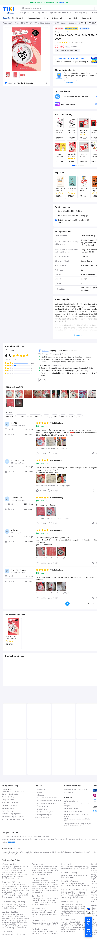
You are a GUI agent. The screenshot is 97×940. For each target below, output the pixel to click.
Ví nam (34, 931)
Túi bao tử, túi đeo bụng (50, 933)
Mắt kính (80, 875)
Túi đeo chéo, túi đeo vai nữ (41, 923)
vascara (4, 852)
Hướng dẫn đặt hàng (8, 800)
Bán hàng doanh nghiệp (43, 815)
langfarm (12, 854)
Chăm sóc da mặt (8, 914)
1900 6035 (11, 842)
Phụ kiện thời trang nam (74, 876)
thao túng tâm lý (81, 13)
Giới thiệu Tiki (40, 789)
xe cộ (34, 13)
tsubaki (32, 854)
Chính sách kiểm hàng (9, 805)
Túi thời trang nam (39, 929)
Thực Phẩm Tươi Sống (11, 882)
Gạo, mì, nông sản (13, 890)
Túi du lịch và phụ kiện (73, 867)
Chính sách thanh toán (71, 808)
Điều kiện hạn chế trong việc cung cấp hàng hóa (77, 805)
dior (9, 852)
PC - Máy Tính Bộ (71, 898)
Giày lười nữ (49, 902)
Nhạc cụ (77, 914)
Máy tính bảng (11, 908)
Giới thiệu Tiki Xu (41, 809)
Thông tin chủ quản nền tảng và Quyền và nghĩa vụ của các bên (77, 824)
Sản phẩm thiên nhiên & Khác (14, 921)
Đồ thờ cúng (69, 914)
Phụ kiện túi (53, 925)
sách (64, 13)
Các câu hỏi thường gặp (10, 794)
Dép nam (42, 913)
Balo (62, 867)
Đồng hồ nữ (73, 883)
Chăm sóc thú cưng (68, 922)
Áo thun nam (36, 881)
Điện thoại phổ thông (13, 906)
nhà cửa (57, 13)
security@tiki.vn (18, 819)
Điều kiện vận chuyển (42, 817)
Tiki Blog (38, 792)
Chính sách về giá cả (71, 801)
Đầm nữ (39, 867)
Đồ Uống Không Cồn (74, 929)
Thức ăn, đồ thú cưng (13, 896)
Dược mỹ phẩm (20, 928)
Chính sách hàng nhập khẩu (11, 814)
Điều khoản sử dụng (42, 806)
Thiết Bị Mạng (73, 896)
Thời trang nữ (37, 864)
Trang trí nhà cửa (67, 904)
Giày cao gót (36, 899)
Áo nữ (33, 867)
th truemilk (25, 852)
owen (38, 852)
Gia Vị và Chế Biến (71, 926)
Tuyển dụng (39, 795)
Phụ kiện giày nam (42, 914)
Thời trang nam (38, 878)
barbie (32, 852)
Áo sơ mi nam (45, 883)
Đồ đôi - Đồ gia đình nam (47, 886)
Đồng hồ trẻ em (83, 885)
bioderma (55, 852)
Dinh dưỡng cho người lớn (14, 874)
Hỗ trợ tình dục (19, 926)
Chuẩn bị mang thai (12, 878)
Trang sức (64, 883)
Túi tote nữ (44, 925)
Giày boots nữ (39, 902)
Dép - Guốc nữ (46, 899)
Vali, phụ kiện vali (82, 868)
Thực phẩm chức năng (13, 916)
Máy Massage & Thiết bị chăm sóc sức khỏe (15, 919)
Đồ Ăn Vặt (69, 928)
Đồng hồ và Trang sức (70, 881)
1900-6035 (11, 789)
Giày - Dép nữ (37, 896)
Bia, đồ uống (9, 892)
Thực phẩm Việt (19, 886)
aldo (77, 852)
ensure (43, 852)
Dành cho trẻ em (12, 894)
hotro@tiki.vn (19, 816)
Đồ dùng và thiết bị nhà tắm (75, 910)
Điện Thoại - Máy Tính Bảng (13, 902)
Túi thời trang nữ (38, 920)
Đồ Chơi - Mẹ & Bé (9, 864)
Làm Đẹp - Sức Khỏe (10, 912)
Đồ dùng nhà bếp (7, 934)
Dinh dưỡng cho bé (12, 872)
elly (61, 852)
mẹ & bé (41, 13)
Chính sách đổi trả (8, 808)
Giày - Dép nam (38, 908)
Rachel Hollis (66, 32)
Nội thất (71, 908)
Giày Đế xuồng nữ (45, 904)
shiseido (5, 854)
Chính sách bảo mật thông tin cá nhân (48, 801)
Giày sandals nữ (43, 900)
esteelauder (16, 852)
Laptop (80, 898)
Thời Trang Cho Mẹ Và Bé (10, 867)
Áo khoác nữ (47, 868)
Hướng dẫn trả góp (8, 811)
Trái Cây (4, 884)
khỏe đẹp (49, 13)
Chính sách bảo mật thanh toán (46, 798)
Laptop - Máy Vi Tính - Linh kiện (74, 889)
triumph (82, 852)
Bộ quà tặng (71, 931)
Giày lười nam (36, 911)
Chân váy (46, 870)
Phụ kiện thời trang (69, 873)
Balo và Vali (66, 864)
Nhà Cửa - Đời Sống (69, 902)
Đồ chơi (22, 867)
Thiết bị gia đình (20, 934)
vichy (23, 854)
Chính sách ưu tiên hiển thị (73, 811)
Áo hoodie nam (41, 884)
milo (65, 852)
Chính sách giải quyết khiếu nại (46, 803)
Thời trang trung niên (43, 874)
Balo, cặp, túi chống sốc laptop (75, 867)
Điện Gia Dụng (7, 932)
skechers (71, 852)
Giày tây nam (46, 911)
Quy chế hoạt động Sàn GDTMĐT (75, 789)
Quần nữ (46, 867)
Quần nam (44, 881)
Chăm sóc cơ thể (12, 918)
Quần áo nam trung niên (44, 890)
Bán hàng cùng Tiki (70, 792)
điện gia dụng (25, 13)
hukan (18, 854)
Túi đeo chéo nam (43, 931)
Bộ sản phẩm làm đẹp (14, 927)
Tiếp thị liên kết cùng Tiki (44, 812)
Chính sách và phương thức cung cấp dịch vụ (76, 815)
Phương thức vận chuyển (10, 802)
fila (27, 854)
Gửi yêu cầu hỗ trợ (8, 797)
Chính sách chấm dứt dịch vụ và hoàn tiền (77, 820)
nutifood (89, 852)
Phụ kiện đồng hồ (71, 885)
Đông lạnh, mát (16, 888)
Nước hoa (9, 926)
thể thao (70, 13)
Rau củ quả (9, 886)
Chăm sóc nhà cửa (14, 898)
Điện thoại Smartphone (10, 904)
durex (49, 852)
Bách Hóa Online (68, 920)
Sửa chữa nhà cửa (71, 906)
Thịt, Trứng (12, 884)
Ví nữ (53, 923)
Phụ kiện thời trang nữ (68, 875)
